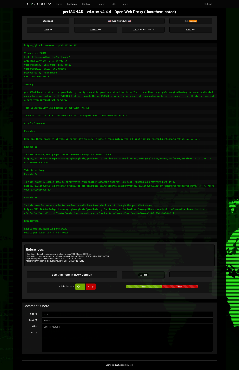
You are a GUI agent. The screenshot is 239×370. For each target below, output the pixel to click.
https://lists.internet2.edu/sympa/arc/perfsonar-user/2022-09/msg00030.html (59, 254)
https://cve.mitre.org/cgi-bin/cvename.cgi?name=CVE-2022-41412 (55, 261)
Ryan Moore (117, 21)
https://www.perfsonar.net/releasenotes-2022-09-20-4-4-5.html (53, 259)
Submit (208, 4)
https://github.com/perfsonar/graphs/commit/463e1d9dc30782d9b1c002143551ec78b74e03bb (67, 256)
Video (34, 326)
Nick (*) (33, 314)
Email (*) (33, 320)
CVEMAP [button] (86, 4)
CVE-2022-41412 (146, 30)
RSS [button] (114, 4)
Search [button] (101, 4)
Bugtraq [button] (71, 4)
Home (59, 4)
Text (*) (33, 332)
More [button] (125, 4)
